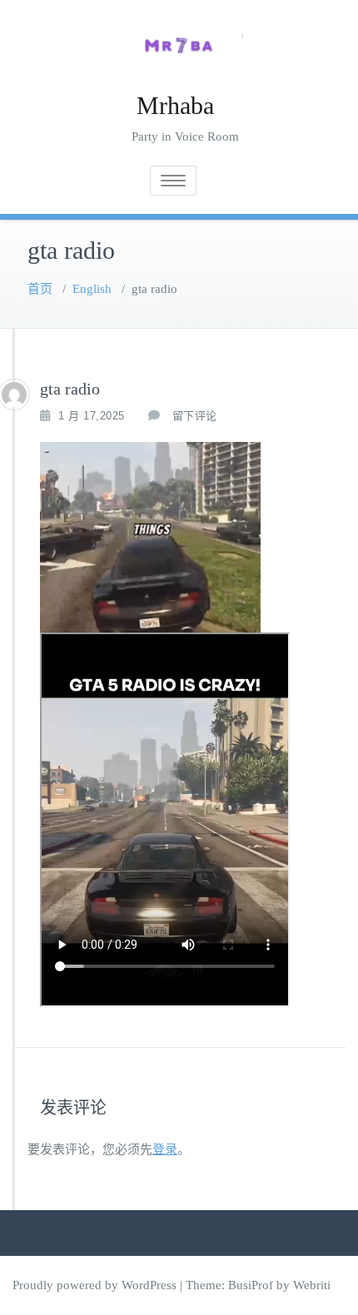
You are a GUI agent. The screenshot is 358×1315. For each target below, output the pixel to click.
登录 (164, 1149)
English (92, 288)
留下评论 (194, 415)
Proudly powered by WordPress (94, 1285)
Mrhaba (175, 105)
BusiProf (250, 1285)
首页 (39, 288)
